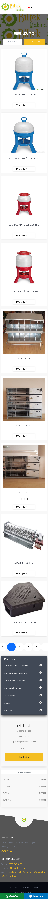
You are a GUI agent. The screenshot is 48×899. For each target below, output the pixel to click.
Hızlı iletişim (24, 757)
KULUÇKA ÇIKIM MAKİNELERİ (22, 680)
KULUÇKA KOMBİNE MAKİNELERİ (22, 665)
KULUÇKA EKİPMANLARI (22, 688)
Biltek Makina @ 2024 (24, 892)
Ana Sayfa (12, 42)
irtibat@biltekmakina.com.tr (20, 868)
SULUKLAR (22, 710)
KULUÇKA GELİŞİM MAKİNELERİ (22, 673)
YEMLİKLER (22, 703)
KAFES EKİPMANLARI (22, 695)
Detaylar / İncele (25, 105)
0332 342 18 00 (15, 864)
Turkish (33, 7)
